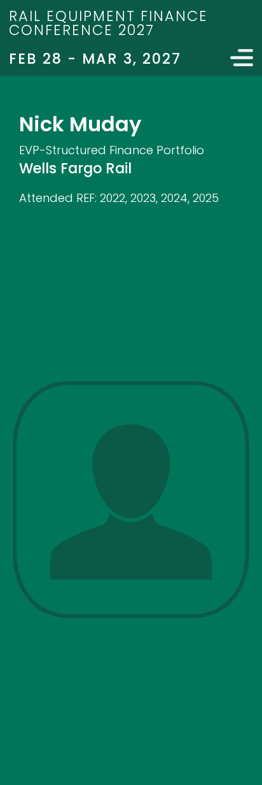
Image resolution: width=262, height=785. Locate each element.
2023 (143, 198)
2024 (174, 198)
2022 (112, 198)
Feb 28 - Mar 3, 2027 (95, 58)
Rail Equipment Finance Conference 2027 (108, 23)
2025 (206, 198)
